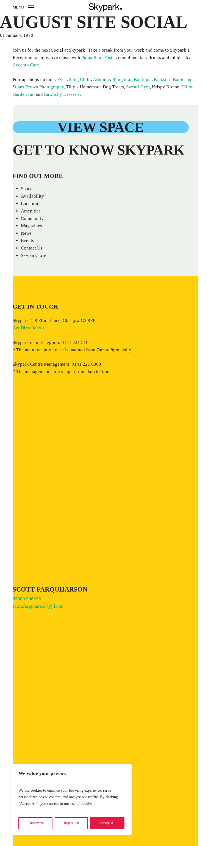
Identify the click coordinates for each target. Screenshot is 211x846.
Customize (35, 823)
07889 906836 (27, 598)
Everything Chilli (74, 79)
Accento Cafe (26, 65)
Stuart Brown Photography (38, 86)
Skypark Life (33, 255)
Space (26, 188)
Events (27, 240)
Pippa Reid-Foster (98, 57)
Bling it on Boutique (132, 79)
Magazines (31, 225)
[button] (23, 7)
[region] (71, 799)
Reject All (71, 823)
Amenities (31, 211)
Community (32, 218)
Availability (32, 196)
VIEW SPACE (100, 127)
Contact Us (31, 248)
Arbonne (101, 79)
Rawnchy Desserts (62, 94)
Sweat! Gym (138, 86)
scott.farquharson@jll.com (39, 606)
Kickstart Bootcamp (173, 79)
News (26, 233)
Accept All (107, 823)
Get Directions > (29, 327)
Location (29, 203)
